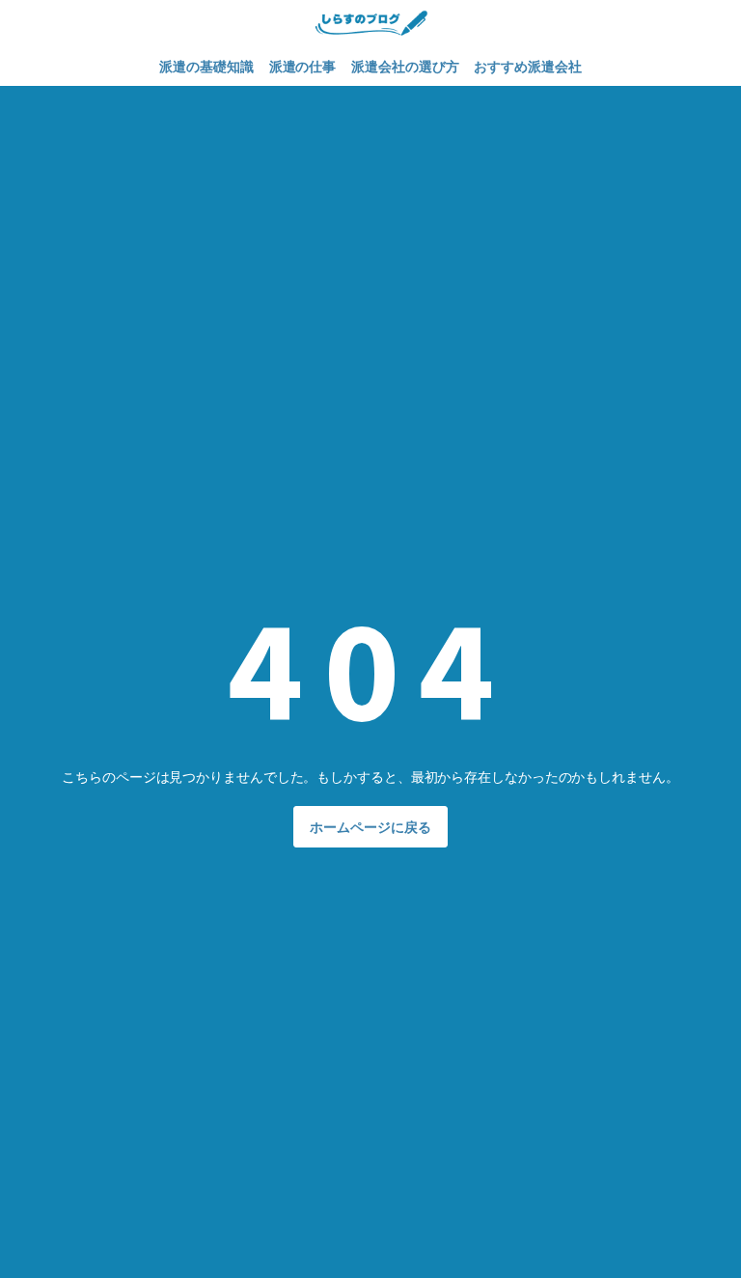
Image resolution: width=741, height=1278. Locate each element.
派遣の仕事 (303, 66)
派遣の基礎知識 (206, 66)
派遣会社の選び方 (404, 66)
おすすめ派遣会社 (527, 66)
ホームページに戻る (370, 827)
